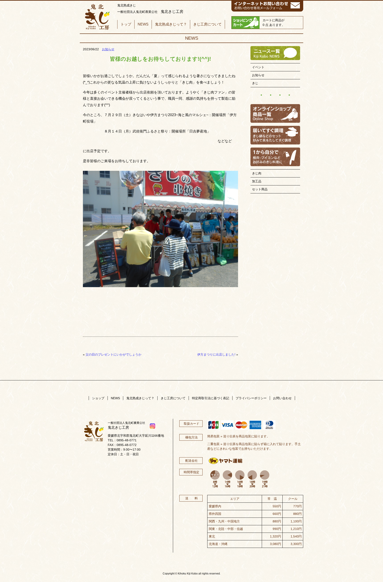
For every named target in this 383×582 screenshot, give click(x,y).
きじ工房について (207, 24)
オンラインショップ (275, 113)
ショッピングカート (246, 22)
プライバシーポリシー (251, 398)
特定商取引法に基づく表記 (210, 398)
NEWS (143, 24)
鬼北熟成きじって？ (171, 24)
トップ (126, 24)
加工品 (256, 181)
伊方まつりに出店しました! (216, 354)
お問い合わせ (282, 398)
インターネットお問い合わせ (267, 6)
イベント (258, 67)
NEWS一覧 (275, 53)
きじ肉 (256, 173)
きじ (255, 83)
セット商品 (260, 189)
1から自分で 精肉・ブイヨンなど (275, 157)
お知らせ (108, 49)
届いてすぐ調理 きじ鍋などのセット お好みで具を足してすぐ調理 (275, 135)
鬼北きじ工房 (97, 17)
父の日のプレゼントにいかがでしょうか (113, 354)
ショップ (98, 398)
